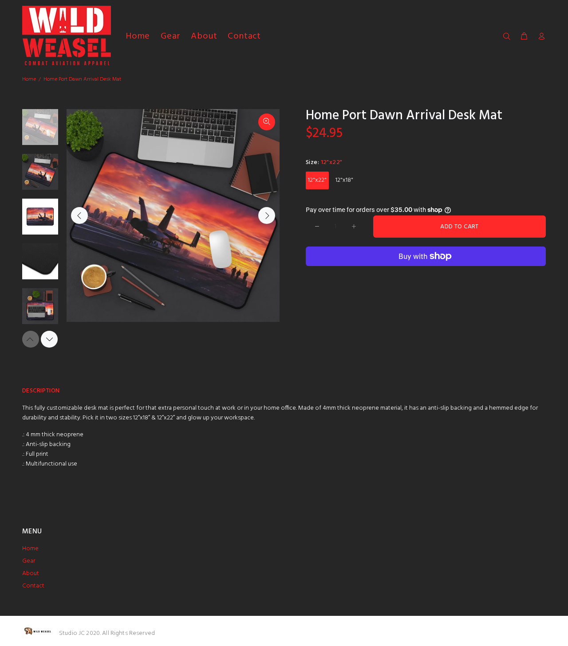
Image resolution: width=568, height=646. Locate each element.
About (30, 573)
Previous (79, 215)
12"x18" (344, 180)
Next (266, 215)
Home (29, 79)
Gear (28, 561)
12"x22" (317, 180)
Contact (33, 586)
